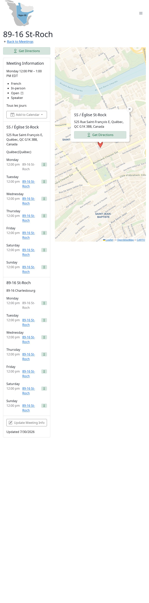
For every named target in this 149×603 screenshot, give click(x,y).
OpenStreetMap (125, 239)
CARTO (141, 239)
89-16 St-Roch (28, 183)
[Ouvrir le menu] (140, 13)
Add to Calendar (28, 115)
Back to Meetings (20, 41)
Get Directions (29, 51)
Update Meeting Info (29, 423)
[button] (100, 144)
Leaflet (109, 239)
